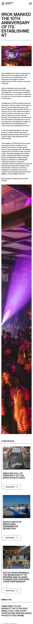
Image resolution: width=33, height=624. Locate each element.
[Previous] (4, 309)
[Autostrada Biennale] (7, 4)
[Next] (29, 309)
